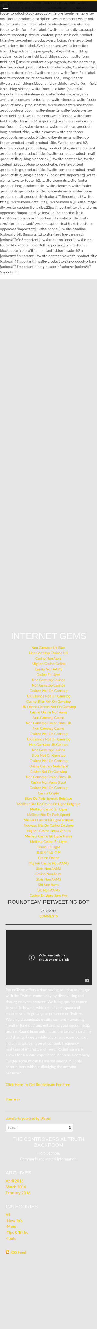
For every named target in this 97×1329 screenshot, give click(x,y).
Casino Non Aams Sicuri (48, 782)
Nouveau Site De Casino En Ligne (49, 825)
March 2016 (16, 1187)
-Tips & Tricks (17, 1233)
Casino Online (48, 858)
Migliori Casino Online (48, 664)
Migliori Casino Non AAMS (48, 863)
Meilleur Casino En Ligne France (48, 836)
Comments (48, 916)
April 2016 (15, 1181)
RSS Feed (18, 1252)
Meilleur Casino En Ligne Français (49, 820)
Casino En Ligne (48, 674)
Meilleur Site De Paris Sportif (48, 815)
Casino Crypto (48, 793)
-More (11, 1227)
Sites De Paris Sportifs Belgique (48, 798)
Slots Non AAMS (48, 868)
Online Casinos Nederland (48, 766)
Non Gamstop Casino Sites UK (48, 723)
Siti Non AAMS (48, 890)
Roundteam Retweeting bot (48, 902)
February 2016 (18, 1193)
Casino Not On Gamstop (48, 771)
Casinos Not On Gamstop (48, 691)
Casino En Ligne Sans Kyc (48, 895)
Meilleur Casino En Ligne (48, 809)
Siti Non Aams (48, 885)
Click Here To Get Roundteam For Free (38, 1085)
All (8, 1215)
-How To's (14, 1221)
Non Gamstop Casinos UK (48, 653)
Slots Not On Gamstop (48, 755)
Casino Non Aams (48, 658)
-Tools (11, 1239)
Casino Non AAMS (48, 669)
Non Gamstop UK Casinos (48, 744)
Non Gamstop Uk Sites (48, 647)
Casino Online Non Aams (48, 712)
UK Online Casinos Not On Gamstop (48, 707)
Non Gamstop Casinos (48, 680)
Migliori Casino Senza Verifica (49, 831)
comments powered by (28, 1118)
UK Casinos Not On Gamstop (48, 696)
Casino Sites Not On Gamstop (48, 701)
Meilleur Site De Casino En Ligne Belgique (48, 804)
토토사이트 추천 (48, 852)
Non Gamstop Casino (48, 718)
